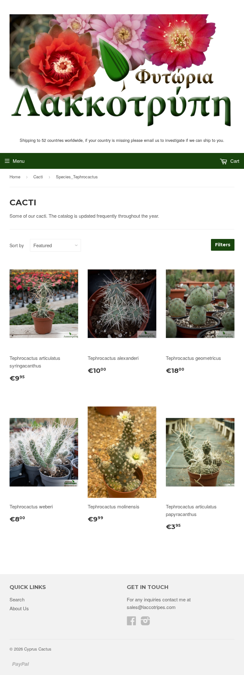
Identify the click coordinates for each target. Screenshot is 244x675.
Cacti (38, 177)
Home (15, 177)
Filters (222, 245)
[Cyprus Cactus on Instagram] (145, 622)
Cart (234, 160)
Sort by (17, 245)
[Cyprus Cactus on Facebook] (131, 622)
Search (17, 599)
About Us (19, 608)
